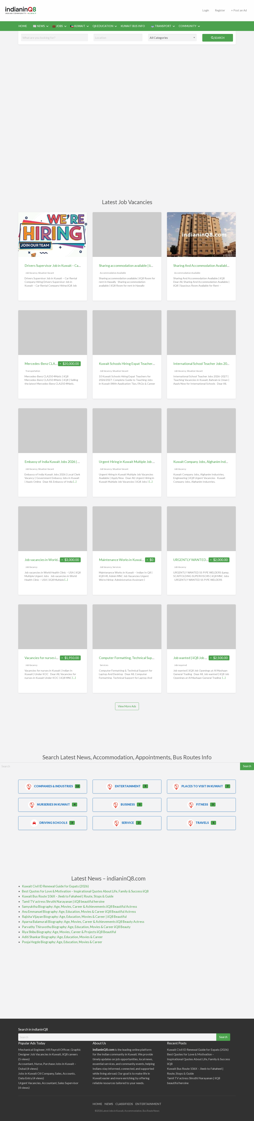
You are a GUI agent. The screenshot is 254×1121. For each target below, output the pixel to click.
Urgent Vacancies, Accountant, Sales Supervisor (48, 1083)
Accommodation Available (113, 272)
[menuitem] (205, 10)
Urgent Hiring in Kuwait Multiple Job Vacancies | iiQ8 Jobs (140, 462)
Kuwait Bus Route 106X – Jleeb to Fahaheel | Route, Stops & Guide (67, 896)
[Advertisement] (120, 9)
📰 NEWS (39, 26)
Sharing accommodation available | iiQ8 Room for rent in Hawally (145, 265)
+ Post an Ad (239, 10)
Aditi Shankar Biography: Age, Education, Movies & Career (62, 937)
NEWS (109, 1104)
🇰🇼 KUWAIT (77, 26)
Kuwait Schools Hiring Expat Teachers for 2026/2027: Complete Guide (150, 363)
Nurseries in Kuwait (53, 804)
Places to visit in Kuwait (202, 786)
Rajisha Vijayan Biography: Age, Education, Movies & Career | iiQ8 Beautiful (74, 917)
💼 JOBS (57, 26)
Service (128, 822)
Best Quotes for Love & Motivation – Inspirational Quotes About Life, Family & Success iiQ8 (85, 891)
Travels (202, 822)
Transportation (32, 371)
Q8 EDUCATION (103, 26)
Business (128, 804)
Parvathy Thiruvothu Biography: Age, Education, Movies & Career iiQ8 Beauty (76, 927)
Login (205, 10)
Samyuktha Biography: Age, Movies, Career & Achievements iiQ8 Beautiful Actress (79, 906)
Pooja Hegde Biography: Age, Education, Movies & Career (62, 942)
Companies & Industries (53, 786)
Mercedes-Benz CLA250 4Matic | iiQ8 (52, 363)
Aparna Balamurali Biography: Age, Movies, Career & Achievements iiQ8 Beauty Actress (83, 922)
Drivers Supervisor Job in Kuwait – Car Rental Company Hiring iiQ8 (72, 265)
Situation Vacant (46, 272)
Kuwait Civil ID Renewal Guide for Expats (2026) (55, 886)
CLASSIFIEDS (124, 1104)
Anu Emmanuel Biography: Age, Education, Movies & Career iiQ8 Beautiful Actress (79, 912)
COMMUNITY (187, 26)
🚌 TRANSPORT (161, 26)
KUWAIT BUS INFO (133, 26)
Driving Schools (53, 822)
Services (116, 567)
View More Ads (127, 706)
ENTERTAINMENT (148, 1104)
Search (219, 37)
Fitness (202, 804)
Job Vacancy (31, 272)
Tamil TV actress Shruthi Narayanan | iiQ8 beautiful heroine (63, 901)
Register (220, 10)
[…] (74, 481)
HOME (22, 26)
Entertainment (128, 786)
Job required (180, 665)
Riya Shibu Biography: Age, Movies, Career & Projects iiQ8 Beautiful (69, 932)
